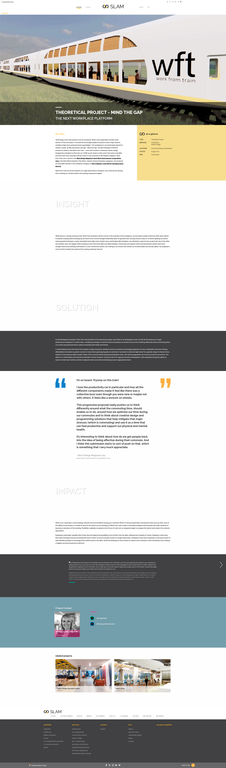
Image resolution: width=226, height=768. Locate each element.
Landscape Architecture (80, 744)
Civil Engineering (78, 732)
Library (130, 738)
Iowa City (112, 716)
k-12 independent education (53, 741)
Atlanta (53, 716)
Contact (131, 741)
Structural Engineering (80, 750)
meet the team (133, 732)
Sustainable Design (135, 735)
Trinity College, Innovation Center (68, 688)
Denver (89, 716)
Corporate (5, 13)
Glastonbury (100, 716)
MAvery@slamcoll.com (105, 624)
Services (88, 7)
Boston (79, 716)
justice (46, 738)
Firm (149, 7)
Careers (141, 7)
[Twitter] (170, 2)
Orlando (136, 716)
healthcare (47, 732)
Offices (130, 729)
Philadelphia (147, 716)
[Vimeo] (178, 2)
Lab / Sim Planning (78, 741)
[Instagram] (172, 2)
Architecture (76, 729)
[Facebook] (167, 2)
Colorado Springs (66, 716)
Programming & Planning (80, 747)
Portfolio (79, 7)
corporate (47, 729)
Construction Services (79, 735)
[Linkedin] (175, 2)
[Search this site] (181, 1)
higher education (50, 735)
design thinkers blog (8, 2)
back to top (186, 765)
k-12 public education (51, 744)
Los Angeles (124, 716)
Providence (159, 716)
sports (46, 747)
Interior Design (77, 738)
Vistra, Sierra (120, 688)
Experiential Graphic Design (81, 753)
